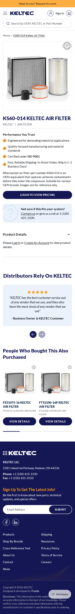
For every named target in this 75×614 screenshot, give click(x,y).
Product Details (15, 234)
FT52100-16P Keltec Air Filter (54, 405)
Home (6, 35)
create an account (36, 242)
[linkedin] (15, 522)
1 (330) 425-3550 (22, 478)
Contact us (28, 213)
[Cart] (69, 13)
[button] (5, 13)
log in (16, 242)
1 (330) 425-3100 (26, 474)
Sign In (60, 13)
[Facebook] (6, 522)
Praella (35, 591)
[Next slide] (41, 334)
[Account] (51, 13)
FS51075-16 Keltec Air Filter (17, 405)
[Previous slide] (33, 334)
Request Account (46, 3)
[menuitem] (51, 13)
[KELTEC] (22, 13)
